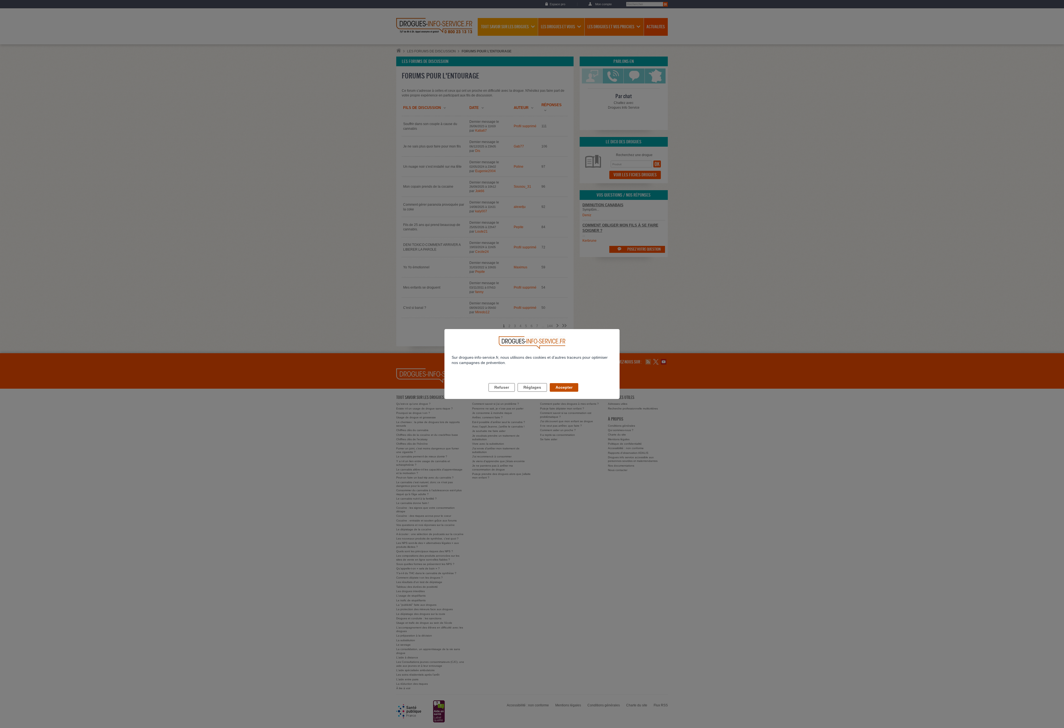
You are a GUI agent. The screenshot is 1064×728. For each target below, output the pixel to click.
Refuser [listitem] (501, 387)
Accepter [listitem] (564, 387)
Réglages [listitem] (532, 387)
